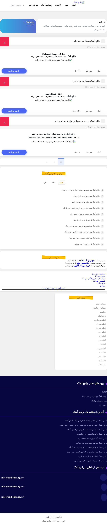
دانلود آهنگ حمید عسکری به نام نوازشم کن (90, 461)
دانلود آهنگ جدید (69, 56)
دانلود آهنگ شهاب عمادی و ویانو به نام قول (83, 214)
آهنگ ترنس (102, 332)
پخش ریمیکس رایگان (99, 401)
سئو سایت (101, 283)
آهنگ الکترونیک (100, 328)
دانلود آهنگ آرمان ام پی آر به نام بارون (84, 244)
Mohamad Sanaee (49, 54)
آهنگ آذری (102, 361)
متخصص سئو (83, 263)
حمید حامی (57, 96)
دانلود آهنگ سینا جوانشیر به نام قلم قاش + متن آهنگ (79, 208)
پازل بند (47, 134)
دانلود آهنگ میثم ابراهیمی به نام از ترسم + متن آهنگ (87, 429)
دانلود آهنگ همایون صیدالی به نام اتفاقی (91, 443)
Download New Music (36, 138)
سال (46, 183)
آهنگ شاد (102, 353)
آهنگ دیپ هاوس (100, 320)
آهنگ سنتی (102, 336)
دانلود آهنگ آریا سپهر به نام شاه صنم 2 (92, 438)
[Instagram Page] (11, 22)
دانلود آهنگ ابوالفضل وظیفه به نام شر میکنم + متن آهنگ (86, 420)
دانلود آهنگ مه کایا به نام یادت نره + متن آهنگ (82, 238)
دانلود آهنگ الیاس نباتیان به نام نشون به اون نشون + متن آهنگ (83, 425)
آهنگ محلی (102, 357)
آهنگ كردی (102, 344)
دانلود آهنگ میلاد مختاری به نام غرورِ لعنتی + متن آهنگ (87, 452)
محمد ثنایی (57, 56)
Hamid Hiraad (52, 138)
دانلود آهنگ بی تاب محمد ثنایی (86, 41)
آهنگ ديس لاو (101, 324)
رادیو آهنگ (30, 22)
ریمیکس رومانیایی (99, 308)
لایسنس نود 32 (99, 281)
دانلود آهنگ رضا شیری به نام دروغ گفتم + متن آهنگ (80, 232)
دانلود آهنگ (102, 316)
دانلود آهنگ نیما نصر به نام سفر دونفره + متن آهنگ (80, 226)
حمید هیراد (56, 134)
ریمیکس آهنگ (46, 5)
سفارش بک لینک (98, 274)
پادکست (58, 5)
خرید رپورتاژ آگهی (82, 265)
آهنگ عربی (102, 340)
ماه (53, 183)
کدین (47, 517)
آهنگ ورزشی (101, 348)
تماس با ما (103, 405)
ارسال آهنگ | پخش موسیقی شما (94, 396)
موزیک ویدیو (33, 5)
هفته (61, 183)
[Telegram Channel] (5, 22)
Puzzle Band (67, 138)
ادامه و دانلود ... (12, 71)
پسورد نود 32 (100, 276)
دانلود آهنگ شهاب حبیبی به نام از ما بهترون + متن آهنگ (78, 190)
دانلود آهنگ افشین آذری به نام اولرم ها (84, 220)
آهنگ (99, 71)
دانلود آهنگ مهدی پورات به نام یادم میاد (84, 196)
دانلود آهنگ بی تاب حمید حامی (86, 81)
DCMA (104, 392)
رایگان (102, 286)
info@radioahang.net (12, 486)
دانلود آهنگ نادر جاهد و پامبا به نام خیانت (83, 202)
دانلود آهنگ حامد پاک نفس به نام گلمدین (91, 434)
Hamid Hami (50, 94)
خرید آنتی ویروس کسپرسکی (53, 288)
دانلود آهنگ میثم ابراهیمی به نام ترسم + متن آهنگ (88, 447)
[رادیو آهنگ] (79, 9)
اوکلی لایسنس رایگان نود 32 (93, 279)
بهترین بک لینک (87, 260)
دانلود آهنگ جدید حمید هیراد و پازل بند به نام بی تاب (77, 121)
